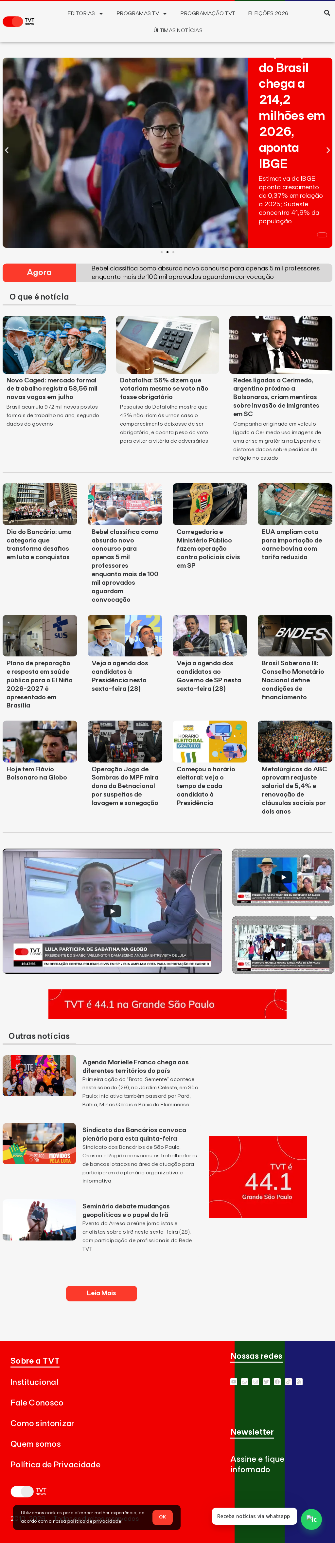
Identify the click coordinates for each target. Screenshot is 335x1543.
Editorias (81, 13)
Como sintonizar (42, 1424)
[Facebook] (277, 1381)
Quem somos (35, 1444)
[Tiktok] (288, 1381)
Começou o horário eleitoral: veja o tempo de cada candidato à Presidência (206, 786)
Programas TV (138, 13)
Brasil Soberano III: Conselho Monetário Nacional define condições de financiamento (293, 680)
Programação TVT (208, 13)
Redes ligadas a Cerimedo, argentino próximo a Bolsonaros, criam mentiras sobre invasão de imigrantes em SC (276, 397)
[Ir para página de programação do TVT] (167, 1017)
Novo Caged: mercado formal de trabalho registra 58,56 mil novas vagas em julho (52, 389)
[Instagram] (255, 1381)
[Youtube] (233, 1381)
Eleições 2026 (268, 13)
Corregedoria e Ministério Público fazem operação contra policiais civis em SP (208, 549)
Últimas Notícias (178, 30)
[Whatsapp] (244, 1381)
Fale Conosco (37, 1403)
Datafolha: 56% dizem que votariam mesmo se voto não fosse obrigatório (164, 389)
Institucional (34, 1382)
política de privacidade (94, 1521)
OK (162, 1517)
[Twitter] (266, 1381)
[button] (327, 12)
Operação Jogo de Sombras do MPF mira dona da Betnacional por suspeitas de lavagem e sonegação (125, 786)
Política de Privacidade (55, 1465)
